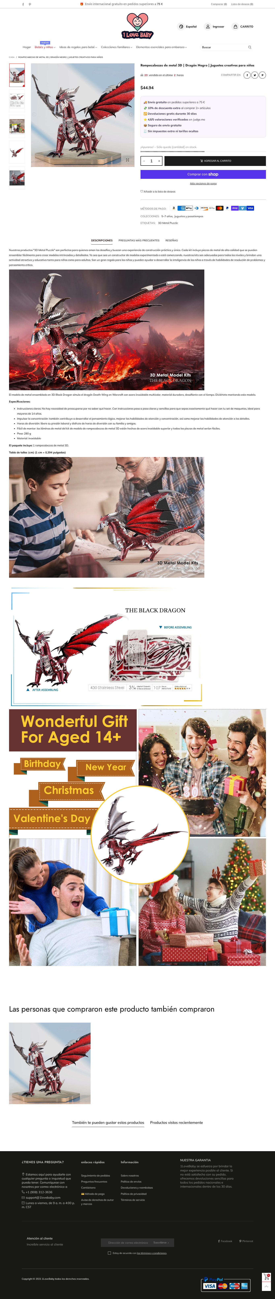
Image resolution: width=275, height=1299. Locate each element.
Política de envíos (131, 1181)
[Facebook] (23, 4)
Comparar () (219, 4)
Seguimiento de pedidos (95, 1175)
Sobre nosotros (130, 1175)
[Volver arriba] (266, 1286)
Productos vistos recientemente (176, 1122)
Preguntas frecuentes (94, 1181)
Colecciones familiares (116, 47)
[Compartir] (247, 75)
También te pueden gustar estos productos (108, 1122)
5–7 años (167, 216)
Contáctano (88, 1187)
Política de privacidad (134, 1193)
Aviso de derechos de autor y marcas (97, 1201)
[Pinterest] (30, 4)
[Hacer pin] (262, 75)
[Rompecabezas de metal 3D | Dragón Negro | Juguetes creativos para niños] (83, 115)
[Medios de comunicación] (127, 160)
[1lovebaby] (137, 26)
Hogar (27, 47)
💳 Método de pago (92, 1193)
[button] (34, 114)
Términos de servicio (133, 1199)
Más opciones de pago (203, 183)
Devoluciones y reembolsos (137, 1187)
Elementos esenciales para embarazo (160, 47)
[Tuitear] (254, 75)
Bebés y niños (44, 47)
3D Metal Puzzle (168, 222)
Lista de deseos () (242, 4)
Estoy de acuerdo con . (140, 1253)
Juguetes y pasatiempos (188, 216)
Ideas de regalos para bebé (77, 47)
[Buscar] (249, 47)
